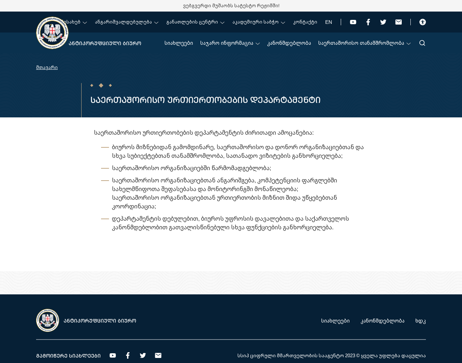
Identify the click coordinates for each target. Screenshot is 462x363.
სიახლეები (179, 42)
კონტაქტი (305, 22)
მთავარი (47, 67)
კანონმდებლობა (289, 42)
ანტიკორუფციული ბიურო (105, 43)
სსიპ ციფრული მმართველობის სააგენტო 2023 (296, 355)
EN (328, 21)
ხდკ (420, 320)
